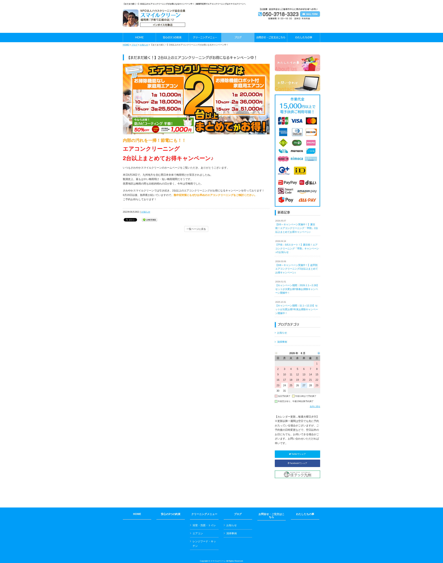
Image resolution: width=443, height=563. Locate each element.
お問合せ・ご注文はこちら (271, 515)
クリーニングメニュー (204, 514)
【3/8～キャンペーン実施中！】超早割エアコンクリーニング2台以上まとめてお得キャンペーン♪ (296, 267)
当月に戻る (315, 406)
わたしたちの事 (305, 514)
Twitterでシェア (298, 454)
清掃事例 (282, 341)
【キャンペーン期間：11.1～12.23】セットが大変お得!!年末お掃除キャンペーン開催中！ (296, 308)
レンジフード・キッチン (204, 543)
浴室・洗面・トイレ (204, 525)
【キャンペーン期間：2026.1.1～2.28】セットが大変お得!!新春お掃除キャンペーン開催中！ (297, 287)
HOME (126, 45)
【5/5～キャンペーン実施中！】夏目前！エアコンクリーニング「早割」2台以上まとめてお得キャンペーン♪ (296, 226)
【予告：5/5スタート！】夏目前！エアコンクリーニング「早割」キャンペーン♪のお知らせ (297, 247)
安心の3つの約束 (170, 514)
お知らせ (144, 45)
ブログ (134, 45)
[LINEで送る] (149, 219)
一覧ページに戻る (196, 229)
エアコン (198, 533)
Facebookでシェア (298, 463)
